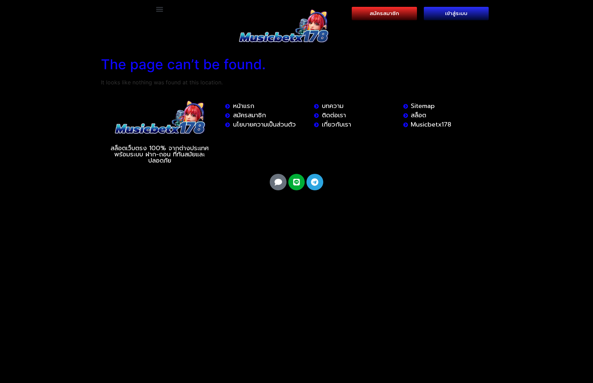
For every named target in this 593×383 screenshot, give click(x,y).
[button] (160, 9)
